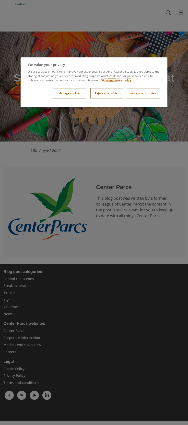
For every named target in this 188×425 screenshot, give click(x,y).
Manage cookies (70, 93)
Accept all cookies (143, 93)
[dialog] (94, 82)
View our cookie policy (116, 80)
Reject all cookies (107, 93)
